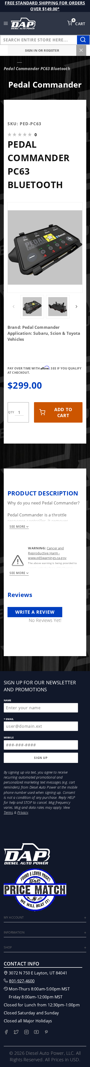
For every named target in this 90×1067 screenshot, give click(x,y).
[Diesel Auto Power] (23, 23)
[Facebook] (6, 1032)
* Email (9, 719)
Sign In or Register (42, 50)
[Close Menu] (81, 50)
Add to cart (63, 412)
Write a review (34, 612)
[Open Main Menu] (6, 23)
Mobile (9, 737)
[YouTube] (36, 1032)
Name (8, 700)
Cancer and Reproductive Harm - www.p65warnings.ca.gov (47, 553)
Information (14, 932)
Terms (8, 812)
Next (76, 307)
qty (11, 412)
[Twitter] (16, 1032)
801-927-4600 (21, 981)
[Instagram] (26, 1032)
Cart (80, 23)
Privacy (22, 812)
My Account (14, 917)
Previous (14, 307)
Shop (8, 947)
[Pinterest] (46, 1032)
